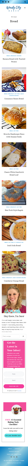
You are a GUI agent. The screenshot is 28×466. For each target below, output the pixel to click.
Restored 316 (17, 463)
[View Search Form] (25, 2)
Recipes (19, 55)
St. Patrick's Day (18, 242)
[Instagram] (8, 2)
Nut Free (17, 93)
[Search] (23, 336)
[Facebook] (3, 2)
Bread (8, 55)
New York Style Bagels (14, 210)
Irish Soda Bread (14, 245)
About (10, 448)
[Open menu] (24, 8)
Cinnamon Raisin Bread (14, 99)
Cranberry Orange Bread (14, 281)
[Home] (11, 17)
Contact (17, 448)
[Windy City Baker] (14, 9)
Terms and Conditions (14, 454)
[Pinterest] (6, 2)
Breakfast (13, 55)
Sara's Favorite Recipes (19, 277)
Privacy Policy (14, 451)
